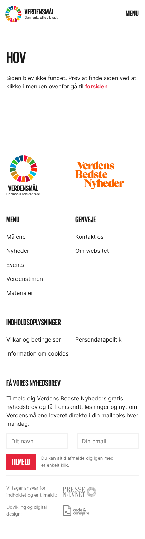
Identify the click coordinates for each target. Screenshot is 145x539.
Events (15, 264)
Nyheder (17, 250)
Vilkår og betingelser (33, 339)
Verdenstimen (24, 278)
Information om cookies (37, 353)
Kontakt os (89, 236)
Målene (16, 236)
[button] (127, 14)
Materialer (19, 292)
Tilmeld (20, 462)
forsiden (96, 86)
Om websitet (92, 250)
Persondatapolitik (98, 339)
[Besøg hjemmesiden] (79, 491)
